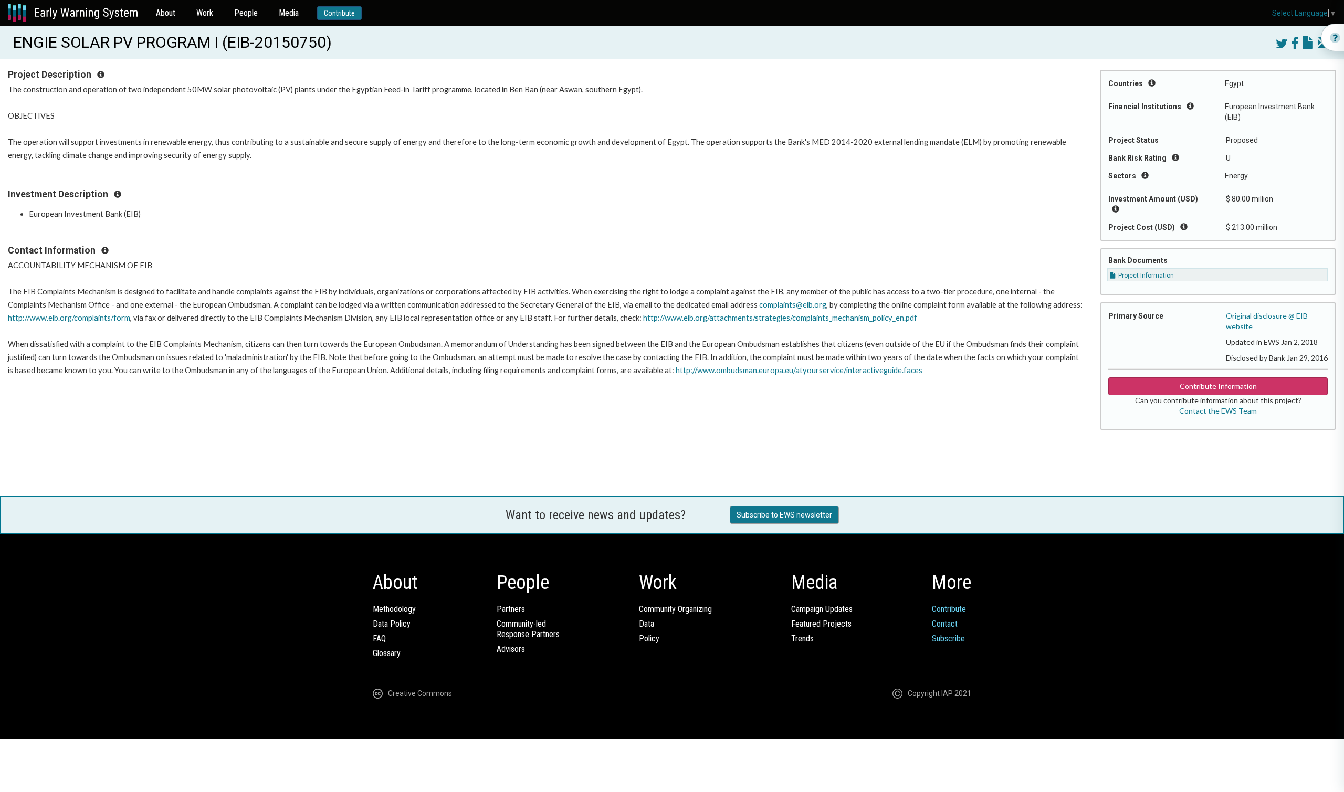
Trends (802, 638)
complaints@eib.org (792, 304)
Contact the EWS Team (1218, 410)
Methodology (394, 609)
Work (204, 13)
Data (646, 624)
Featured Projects (821, 624)
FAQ (379, 638)
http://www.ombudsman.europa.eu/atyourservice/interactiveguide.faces (799, 370)
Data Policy (392, 624)
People (246, 13)
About (165, 13)
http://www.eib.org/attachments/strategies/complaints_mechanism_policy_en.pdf (780, 317)
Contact (945, 624)
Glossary (387, 653)
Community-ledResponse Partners (528, 629)
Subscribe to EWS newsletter (784, 515)
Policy (649, 638)
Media (289, 13)
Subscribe (948, 638)
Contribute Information (1218, 386)
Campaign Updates (822, 609)
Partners (511, 609)
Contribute (339, 13)
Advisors (511, 649)
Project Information (1145, 275)
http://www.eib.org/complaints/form (69, 317)
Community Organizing (675, 609)
